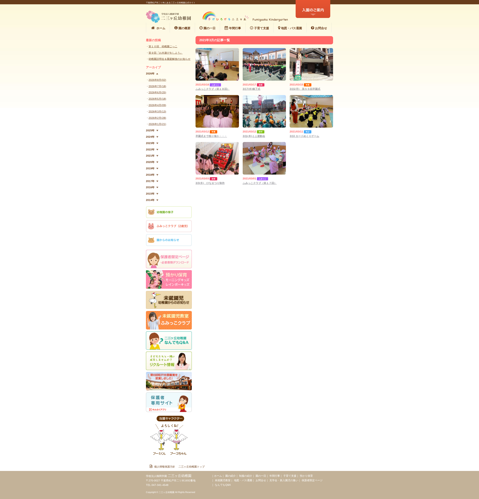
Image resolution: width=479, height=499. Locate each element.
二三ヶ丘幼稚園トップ (192, 466)
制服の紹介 (245, 475)
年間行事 (235, 28)
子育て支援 (261, 28)
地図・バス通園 (291, 28)
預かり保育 (306, 475)
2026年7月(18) (157, 86)
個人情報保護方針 (166, 466)
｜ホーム (216, 475)
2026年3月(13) (157, 111)
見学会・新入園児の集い (283, 480)
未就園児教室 (223, 480)
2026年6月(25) (157, 92)
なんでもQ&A (223, 484)
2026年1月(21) (157, 124)
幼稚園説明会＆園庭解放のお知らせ (169, 58)
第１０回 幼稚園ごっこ (163, 46)
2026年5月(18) (157, 98)
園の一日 (210, 28)
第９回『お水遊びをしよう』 (166, 52)
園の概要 (184, 28)
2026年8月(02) (157, 79)
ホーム (160, 28)
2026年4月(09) (157, 105)
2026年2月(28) (157, 117)
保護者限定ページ (312, 480)
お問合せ (321, 28)
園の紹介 (230, 475)
